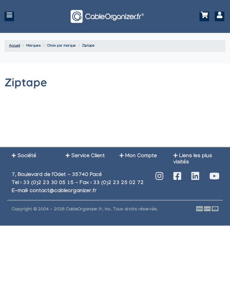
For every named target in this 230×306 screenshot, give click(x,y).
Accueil (14, 46)
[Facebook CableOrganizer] (177, 178)
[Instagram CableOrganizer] (159, 178)
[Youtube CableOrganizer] (214, 178)
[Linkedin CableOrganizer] (195, 178)
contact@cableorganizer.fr (63, 191)
